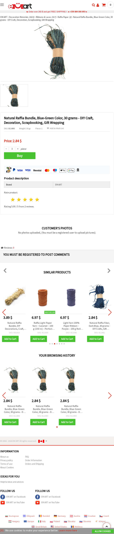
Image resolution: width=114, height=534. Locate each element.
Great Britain (41, 526)
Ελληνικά (31, 516)
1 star (13, 199)
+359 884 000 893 (77, 12)
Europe (31, 521)
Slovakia (71, 521)
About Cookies (7, 467)
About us (4, 456)
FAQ (27, 456)
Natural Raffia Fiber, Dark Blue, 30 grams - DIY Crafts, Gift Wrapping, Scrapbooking (99, 326)
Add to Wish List (57, 128)
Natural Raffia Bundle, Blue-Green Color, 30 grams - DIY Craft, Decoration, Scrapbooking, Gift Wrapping (14, 409)
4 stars (31, 199)
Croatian (91, 516)
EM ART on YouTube (15, 502)
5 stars (37, 199)
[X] (1, 530)
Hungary (16, 521)
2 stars (19, 199)
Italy (44, 521)
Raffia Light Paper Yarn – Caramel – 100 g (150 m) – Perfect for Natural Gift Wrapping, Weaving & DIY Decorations (43, 326)
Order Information (33, 460)
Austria (77, 516)
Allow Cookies (103, 531)
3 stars (25, 199)
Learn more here (68, 530)
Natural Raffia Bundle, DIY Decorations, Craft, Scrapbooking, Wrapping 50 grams (14, 326)
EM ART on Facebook (16, 496)
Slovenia (87, 521)
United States (61, 526)
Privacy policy (6, 460)
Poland (57, 521)
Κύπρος (102, 521)
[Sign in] (97, 5)
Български (14, 516)
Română (46, 516)
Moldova (78, 526)
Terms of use (6, 463)
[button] (49, 343)
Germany (62, 516)
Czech (106, 516)
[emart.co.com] (20, 5)
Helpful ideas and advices (12, 481)
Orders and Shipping (34, 463)
